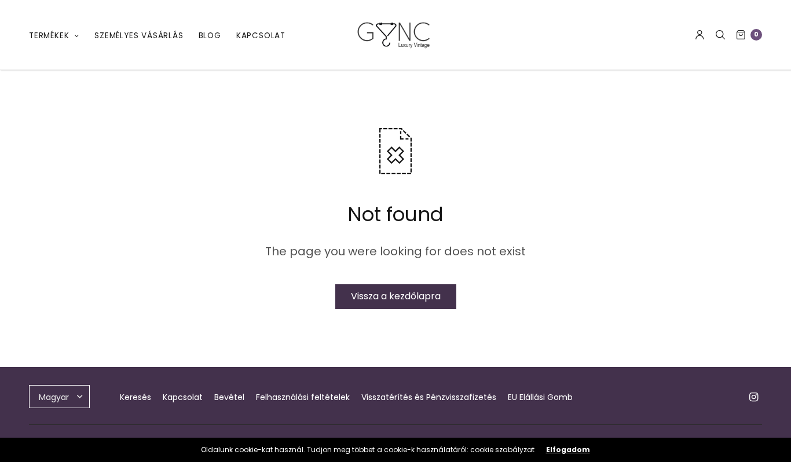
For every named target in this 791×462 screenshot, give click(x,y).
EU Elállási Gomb (540, 397)
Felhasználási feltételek (303, 397)
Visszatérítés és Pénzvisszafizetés (428, 397)
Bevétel (229, 397)
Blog (210, 35)
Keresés (135, 397)
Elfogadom (568, 449)
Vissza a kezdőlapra (396, 296)
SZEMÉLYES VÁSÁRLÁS (138, 35)
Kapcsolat (260, 35)
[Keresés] (720, 34)
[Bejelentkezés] (699, 34)
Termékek (49, 35)
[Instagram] (754, 397)
